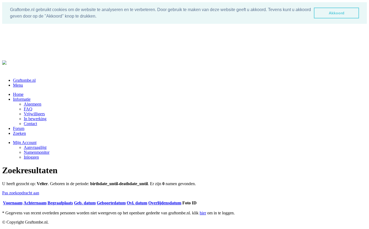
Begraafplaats (60, 203)
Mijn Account (24, 142)
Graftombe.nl (24, 80)
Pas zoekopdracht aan (20, 193)
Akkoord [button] (336, 13)
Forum (18, 128)
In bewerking (35, 118)
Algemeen (32, 104)
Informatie (22, 99)
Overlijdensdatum (164, 203)
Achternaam (35, 203)
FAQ (28, 109)
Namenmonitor (36, 152)
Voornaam (12, 203)
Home (18, 94)
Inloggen (31, 157)
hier (203, 213)
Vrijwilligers (34, 114)
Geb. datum (85, 203)
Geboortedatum (111, 203)
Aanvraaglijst (35, 147)
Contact (30, 123)
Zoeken (19, 133)
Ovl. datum (137, 203)
